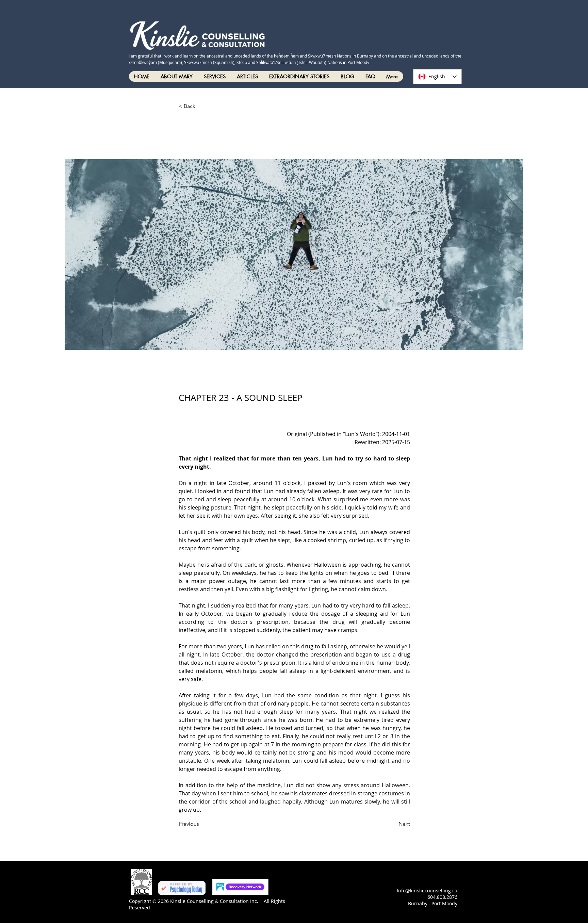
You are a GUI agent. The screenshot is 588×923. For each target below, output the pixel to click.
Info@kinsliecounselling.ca (427, 890)
